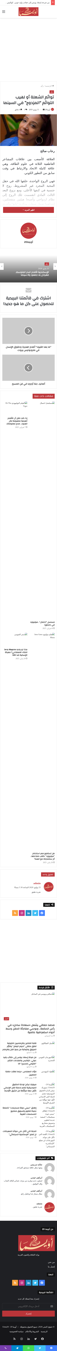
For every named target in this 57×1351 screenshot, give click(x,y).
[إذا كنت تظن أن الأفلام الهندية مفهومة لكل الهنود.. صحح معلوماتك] (14, 408)
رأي (42, 86)
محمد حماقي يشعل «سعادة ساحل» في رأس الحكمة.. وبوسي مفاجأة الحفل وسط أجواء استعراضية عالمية (30, 1029)
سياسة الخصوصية (17, 1331)
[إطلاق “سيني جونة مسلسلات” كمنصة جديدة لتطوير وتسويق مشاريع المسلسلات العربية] (47, 1117)
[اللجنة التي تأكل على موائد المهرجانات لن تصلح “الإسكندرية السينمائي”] (47, 1139)
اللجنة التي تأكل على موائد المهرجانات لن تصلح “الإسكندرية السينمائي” (19, 1132)
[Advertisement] (28, 49)
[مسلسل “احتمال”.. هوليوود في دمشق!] (42, 510)
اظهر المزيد (29, 210)
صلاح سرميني (36, 1165)
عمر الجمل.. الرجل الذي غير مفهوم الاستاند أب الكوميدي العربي (32, 273)
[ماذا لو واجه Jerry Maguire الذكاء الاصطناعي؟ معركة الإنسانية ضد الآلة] (14, 640)
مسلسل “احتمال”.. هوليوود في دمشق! (42, 623)
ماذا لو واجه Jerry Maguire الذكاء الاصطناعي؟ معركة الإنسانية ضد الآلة (15, 652)
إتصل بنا (51, 1267)
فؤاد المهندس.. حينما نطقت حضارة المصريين (20, 1073)
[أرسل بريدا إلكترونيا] (44, 110)
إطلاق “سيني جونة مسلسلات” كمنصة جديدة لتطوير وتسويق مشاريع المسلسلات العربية (19, 1111)
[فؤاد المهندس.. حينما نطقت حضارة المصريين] (47, 1075)
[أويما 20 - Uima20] (28, 11)
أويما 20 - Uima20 (9, 1327)
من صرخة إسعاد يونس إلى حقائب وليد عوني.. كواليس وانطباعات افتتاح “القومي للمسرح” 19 (19, 1060)
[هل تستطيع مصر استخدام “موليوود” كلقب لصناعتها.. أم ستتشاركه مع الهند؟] (42, 742)
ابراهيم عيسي (36, 1178)
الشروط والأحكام (32, 1331)
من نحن (51, 1262)
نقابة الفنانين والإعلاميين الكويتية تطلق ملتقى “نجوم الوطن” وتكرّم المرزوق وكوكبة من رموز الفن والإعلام (19, 1046)
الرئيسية (48, 86)
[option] (28, 266)
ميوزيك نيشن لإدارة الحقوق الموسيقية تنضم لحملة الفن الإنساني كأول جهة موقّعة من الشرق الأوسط (20, 1088)
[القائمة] (3, 12)
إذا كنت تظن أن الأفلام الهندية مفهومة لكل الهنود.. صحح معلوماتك (16, 421)
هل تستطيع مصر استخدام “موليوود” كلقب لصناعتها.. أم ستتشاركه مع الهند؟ (43, 856)
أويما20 (47, 110)
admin (39, 1204)
